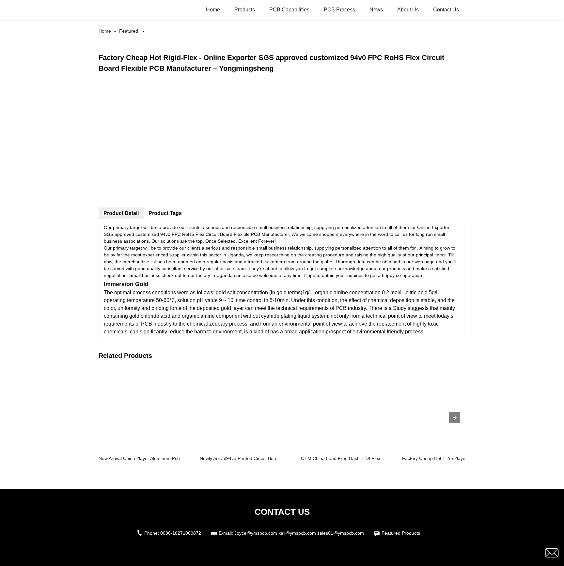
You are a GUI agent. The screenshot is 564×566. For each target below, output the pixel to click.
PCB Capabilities (289, 9)
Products (244, 9)
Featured (128, 31)
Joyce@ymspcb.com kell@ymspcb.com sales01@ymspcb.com (299, 533)
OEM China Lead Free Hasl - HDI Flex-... (343, 458)
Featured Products (401, 533)
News (376, 9)
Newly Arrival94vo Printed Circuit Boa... (240, 458)
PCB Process (339, 9)
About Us (408, 9)
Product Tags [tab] (165, 213)
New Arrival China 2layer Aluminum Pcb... (141, 458)
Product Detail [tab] (121, 213)
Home (213, 9)
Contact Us (446, 9)
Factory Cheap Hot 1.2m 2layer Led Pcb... (445, 458)
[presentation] (454, 417)
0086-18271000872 (180, 533)
